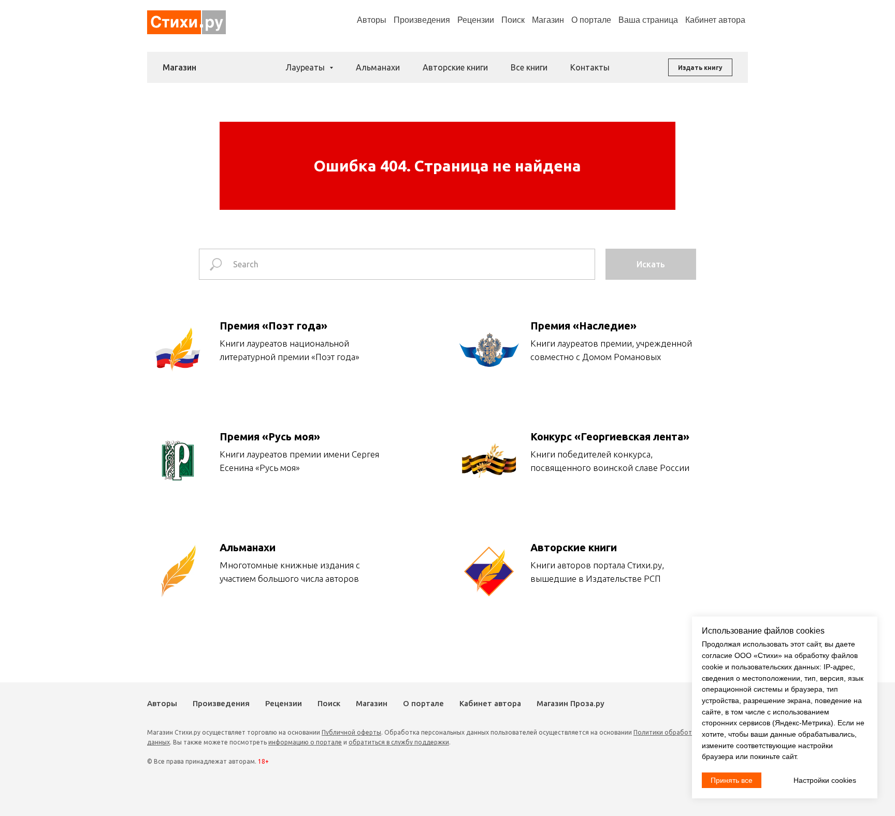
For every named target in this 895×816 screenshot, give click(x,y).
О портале (423, 703)
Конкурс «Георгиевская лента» (609, 436)
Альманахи (378, 67)
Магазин (548, 20)
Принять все (732, 780)
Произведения (422, 20)
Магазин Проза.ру (570, 703)
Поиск (513, 20)
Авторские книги (455, 67)
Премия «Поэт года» (273, 326)
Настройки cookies (824, 780)
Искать (651, 264)
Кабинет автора (490, 703)
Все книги (529, 67)
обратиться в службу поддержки (399, 742)
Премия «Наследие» (583, 326)
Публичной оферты (351, 732)
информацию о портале (305, 742)
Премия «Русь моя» (270, 436)
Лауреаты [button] (306, 67)
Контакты (590, 67)
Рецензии (475, 20)
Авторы (371, 20)
